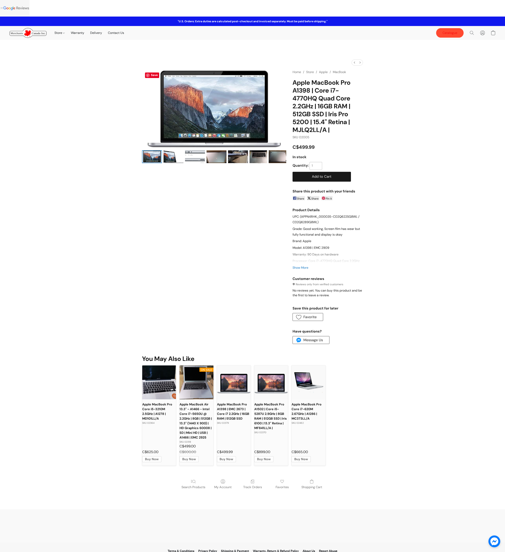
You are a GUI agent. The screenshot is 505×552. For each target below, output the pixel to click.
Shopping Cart (311, 487)
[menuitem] (354, 62)
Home (297, 72)
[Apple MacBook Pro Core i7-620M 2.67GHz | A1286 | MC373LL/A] (308, 382)
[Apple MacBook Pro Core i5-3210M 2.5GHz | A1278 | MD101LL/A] (159, 382)
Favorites (282, 487)
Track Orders (252, 487)
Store (58, 33)
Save (154, 75)
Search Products (193, 487)
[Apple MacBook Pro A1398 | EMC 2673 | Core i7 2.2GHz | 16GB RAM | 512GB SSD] (234, 382)
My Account (223, 487)
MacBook (339, 72)
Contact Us (116, 33)
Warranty (77, 33)
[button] (28, 33)
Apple (323, 72)
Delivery (96, 33)
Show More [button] (300, 268)
